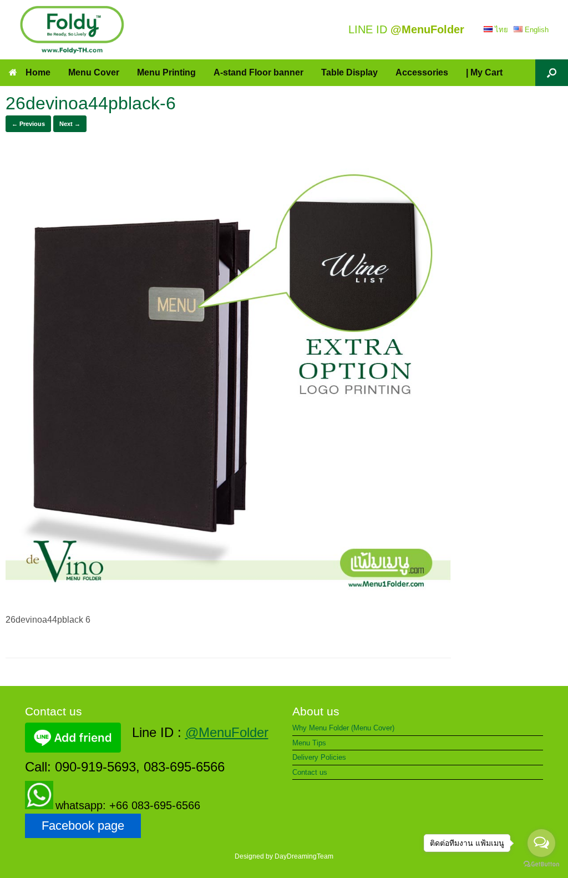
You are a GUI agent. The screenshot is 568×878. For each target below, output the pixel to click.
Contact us (309, 772)
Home (38, 72)
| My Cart (484, 72)
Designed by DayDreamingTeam (284, 856)
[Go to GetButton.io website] (541, 865)
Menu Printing (166, 72)
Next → (69, 123)
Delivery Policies (319, 757)
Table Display (349, 72)
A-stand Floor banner (258, 72)
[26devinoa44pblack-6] (228, 597)
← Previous (28, 123)
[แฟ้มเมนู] (72, 30)
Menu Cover (93, 72)
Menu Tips (309, 743)
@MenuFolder (226, 732)
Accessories (421, 72)
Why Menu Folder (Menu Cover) (343, 728)
